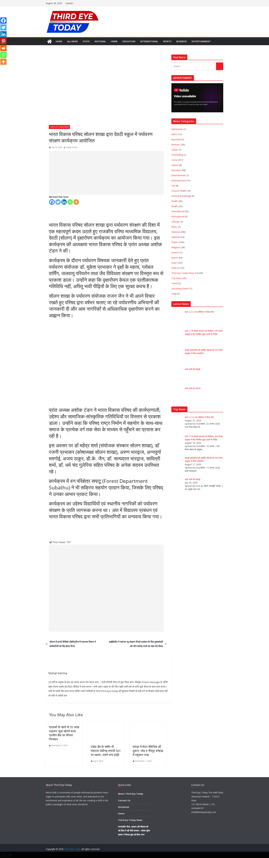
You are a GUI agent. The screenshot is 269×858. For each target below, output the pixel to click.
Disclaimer (123, 806)
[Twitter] (58, 202)
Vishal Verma (71, 147)
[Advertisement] (106, 173)
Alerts (174, 134)
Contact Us (124, 800)
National (100, 41)
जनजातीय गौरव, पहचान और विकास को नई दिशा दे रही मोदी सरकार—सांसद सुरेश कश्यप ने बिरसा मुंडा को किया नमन (134, 830)
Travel (174, 283)
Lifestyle (175, 221)
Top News (176, 278)
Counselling (177, 154)
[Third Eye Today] (49, 41)
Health (174, 201)
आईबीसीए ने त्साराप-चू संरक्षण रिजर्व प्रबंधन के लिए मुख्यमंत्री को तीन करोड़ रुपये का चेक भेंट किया (136, 644)
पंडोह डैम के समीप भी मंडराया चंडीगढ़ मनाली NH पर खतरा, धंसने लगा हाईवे (105, 751)
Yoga (174, 293)
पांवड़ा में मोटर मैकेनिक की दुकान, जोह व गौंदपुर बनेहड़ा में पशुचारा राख (148, 751)
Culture (175, 165)
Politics (175, 242)
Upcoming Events (180, 288)
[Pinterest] (3, 41)
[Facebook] (52, 202)
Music (174, 226)
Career (174, 149)
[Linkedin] (64, 202)
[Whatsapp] (70, 202)
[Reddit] (3, 48)
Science (175, 252)
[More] (76, 202)
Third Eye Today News (59, 127)
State (86, 41)
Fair (173, 185)
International (149, 41)
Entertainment (201, 41)
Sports (167, 41)
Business (181, 41)
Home (59, 41)
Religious (175, 247)
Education (129, 41)
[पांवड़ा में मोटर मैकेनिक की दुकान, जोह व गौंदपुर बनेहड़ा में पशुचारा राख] (148, 724)
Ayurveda (176, 139)
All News (72, 41)
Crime (114, 41)
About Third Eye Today (130, 793)
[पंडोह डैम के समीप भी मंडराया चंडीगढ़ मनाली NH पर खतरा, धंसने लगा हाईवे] (106, 724)
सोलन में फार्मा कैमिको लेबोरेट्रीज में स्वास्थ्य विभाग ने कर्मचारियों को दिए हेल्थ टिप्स (73, 644)
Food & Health (178, 190)
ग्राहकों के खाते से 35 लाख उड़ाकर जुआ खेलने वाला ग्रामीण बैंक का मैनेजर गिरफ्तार (64, 733)
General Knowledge (181, 195)
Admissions (177, 129)
